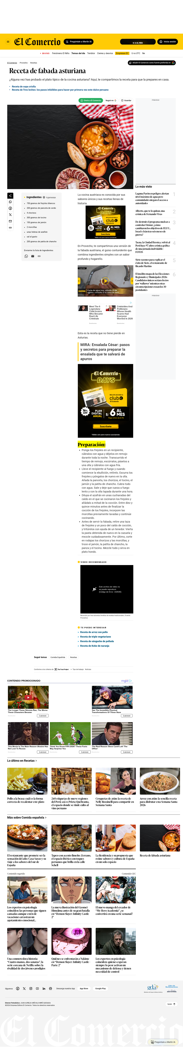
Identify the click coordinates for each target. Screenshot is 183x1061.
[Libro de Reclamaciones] (172, 986)
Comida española (58, 657)
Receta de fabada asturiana (155, 853)
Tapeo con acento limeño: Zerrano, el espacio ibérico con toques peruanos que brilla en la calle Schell (71, 857)
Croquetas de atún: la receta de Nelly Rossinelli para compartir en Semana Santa (115, 800)
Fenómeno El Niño (60, 53)
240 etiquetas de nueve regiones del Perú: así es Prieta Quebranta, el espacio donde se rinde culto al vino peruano (70, 801)
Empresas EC (122, 53)
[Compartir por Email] (33, 256)
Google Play (100, 986)
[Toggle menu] (8, 42)
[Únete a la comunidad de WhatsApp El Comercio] (91, 100)
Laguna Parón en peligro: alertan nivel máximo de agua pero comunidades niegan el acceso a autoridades (152, 198)
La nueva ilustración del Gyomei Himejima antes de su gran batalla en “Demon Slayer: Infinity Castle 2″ (70, 909)
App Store (84, 986)
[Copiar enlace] (39, 256)
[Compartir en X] (10, 215)
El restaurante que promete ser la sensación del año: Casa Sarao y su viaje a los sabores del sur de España (26, 857)
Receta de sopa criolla (24, 86)
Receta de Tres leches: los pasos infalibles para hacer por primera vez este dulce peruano (60, 89)
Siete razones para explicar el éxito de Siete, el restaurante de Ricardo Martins (151, 263)
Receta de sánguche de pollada (97, 641)
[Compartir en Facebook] (10, 208)
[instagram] (30, 986)
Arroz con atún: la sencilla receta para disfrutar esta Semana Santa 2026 (158, 800)
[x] (24, 986)
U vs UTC (136, 53)
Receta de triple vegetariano (95, 636)
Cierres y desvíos (105, 53)
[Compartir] (10, 196)
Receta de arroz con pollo (94, 632)
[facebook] (17, 986)
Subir (169, 1002)
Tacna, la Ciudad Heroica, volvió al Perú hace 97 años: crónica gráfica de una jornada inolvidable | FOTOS (152, 247)
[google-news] (50, 986)
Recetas (73, 657)
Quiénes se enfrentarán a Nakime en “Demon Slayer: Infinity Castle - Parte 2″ (70, 960)
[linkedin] (44, 986)
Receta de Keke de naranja (94, 645)
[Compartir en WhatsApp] (10, 202)
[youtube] (37, 986)
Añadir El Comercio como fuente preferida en (151, 63)
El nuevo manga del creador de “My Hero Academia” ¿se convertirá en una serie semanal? (114, 908)
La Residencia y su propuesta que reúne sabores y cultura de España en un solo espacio (115, 856)
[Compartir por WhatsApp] (26, 256)
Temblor (91, 53)
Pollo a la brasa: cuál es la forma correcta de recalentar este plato (25, 798)
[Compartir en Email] (10, 221)
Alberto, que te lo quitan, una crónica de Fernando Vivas (150, 212)
